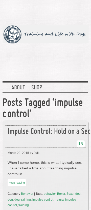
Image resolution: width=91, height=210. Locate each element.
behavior (50, 194)
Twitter (33, 11)
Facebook (49, 11)
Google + (65, 11)
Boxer (61, 194)
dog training (22, 199)
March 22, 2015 (18, 153)
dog (10, 199)
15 (80, 144)
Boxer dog (73, 194)
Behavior (27, 194)
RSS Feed (81, 11)
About (18, 88)
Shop (36, 88)
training (23, 205)
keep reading (17, 182)
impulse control (42, 199)
